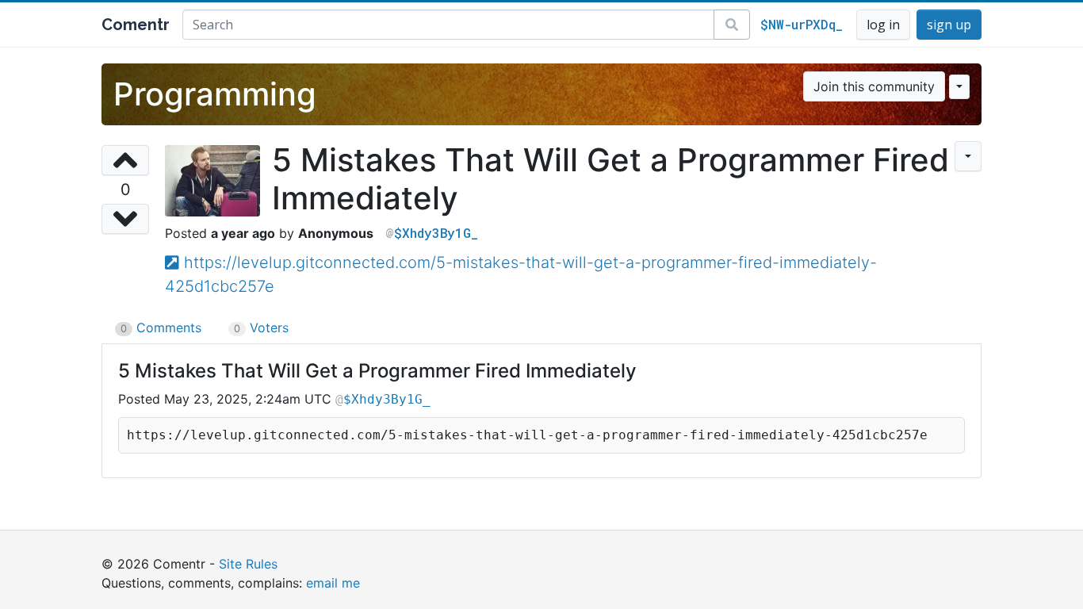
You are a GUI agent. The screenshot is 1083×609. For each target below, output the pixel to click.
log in (883, 24)
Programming (214, 94)
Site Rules (248, 564)
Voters (261, 327)
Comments (161, 327)
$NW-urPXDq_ (801, 24)
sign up (949, 24)
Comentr (135, 24)
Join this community (874, 86)
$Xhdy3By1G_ (436, 232)
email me (333, 583)
